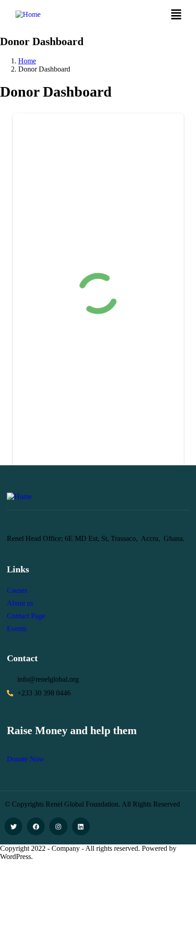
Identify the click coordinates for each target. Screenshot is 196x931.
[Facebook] (36, 826)
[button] (176, 15)
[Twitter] (13, 826)
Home (27, 61)
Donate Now (25, 759)
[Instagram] (58, 826)
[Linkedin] (81, 826)
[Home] (28, 14)
